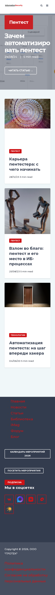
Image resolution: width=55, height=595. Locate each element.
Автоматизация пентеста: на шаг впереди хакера (27, 348)
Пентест (15, 151)
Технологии (18, 335)
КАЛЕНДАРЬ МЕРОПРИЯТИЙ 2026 (27, 453)
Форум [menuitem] (17, 431)
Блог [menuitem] (15, 437)
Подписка (15, 482)
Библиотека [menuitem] (22, 419)
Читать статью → (20, 70)
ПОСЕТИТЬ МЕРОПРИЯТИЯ (24, 470)
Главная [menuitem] (18, 401)
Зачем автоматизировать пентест (27, 43)
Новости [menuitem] (18, 407)
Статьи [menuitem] (17, 413)
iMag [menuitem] (15, 425)
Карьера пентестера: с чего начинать (24, 164)
